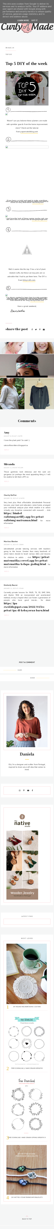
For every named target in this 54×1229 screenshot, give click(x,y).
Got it (34, 20)
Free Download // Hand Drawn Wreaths (27, 1068)
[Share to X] (36, 329)
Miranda (9, 464)
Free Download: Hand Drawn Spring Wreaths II (27, 1137)
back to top (27, 1219)
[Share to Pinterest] (40, 329)
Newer (32, 678)
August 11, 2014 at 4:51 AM (13, 468)
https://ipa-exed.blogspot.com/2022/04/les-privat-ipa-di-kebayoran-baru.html (26, 607)
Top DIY (9, 54)
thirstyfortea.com (37, 300)
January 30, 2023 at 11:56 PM (14, 498)
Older (20, 670)
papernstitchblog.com (29, 131)
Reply (6, 450)
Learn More (23, 20)
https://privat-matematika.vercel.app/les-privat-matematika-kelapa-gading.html (27, 560)
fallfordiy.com (38, 202)
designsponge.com (39, 219)
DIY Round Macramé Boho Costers (27, 1007)
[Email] (44, 329)
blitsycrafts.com (29, 280)
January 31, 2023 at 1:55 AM (14, 588)
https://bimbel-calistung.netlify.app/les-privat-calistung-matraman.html (24, 516)
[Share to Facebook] (32, 329)
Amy (7, 432)
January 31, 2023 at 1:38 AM (14, 544)
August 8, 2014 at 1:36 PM (13, 436)
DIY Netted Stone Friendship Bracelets (27, 1197)
